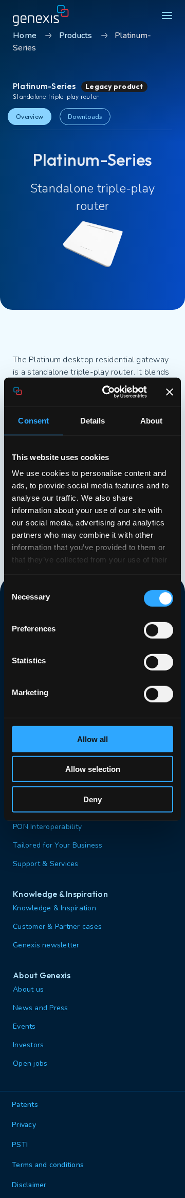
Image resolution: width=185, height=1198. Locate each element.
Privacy (24, 1125)
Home (24, 35)
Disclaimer (29, 1185)
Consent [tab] (33, 420)
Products (75, 35)
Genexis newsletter (46, 945)
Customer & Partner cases (57, 926)
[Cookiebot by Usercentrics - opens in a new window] (108, 392)
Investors (28, 1045)
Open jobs (30, 1063)
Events (24, 1026)
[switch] (158, 630)
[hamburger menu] (167, 15)
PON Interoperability (47, 827)
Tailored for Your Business (58, 845)
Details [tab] (92, 420)
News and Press (40, 1008)
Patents (25, 1104)
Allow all (92, 738)
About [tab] (151, 420)
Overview (29, 117)
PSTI (20, 1145)
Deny (92, 799)
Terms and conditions (48, 1165)
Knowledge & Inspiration (54, 908)
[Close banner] (169, 392)
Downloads (85, 117)
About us (28, 989)
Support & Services (46, 864)
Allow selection (92, 769)
